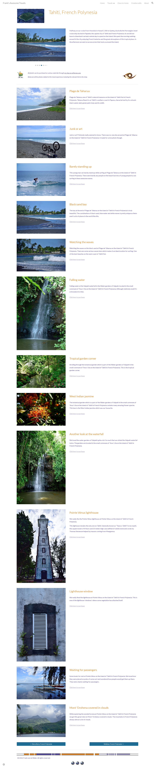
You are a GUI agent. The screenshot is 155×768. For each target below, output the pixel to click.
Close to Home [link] (123, 3)
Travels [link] (110, 3)
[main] (93, 12)
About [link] (146, 3)
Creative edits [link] (136, 3)
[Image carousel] (41, 47)
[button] (152, 3)
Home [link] (102, 3)
